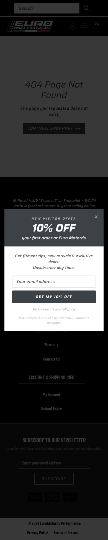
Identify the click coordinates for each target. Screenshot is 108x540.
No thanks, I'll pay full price (54, 309)
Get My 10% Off (54, 297)
